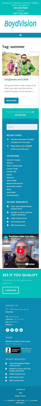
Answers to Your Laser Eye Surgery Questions (20, 370)
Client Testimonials (14, 166)
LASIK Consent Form (19, 218)
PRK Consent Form (18, 225)
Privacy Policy (20, 396)
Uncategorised (12, 195)
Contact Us (20, 389)
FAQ (20, 393)
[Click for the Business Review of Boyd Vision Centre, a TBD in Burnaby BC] (19, 352)
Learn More (10, 290)
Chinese (10, 163)
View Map (9, 312)
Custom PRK (11, 172)
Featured (10, 178)
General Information (15, 183)
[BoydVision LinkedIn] (16, 330)
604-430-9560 (20, 7)
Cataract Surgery (13, 160)
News (9, 189)
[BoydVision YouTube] (21, 330)
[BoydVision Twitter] (12, 330)
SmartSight (11, 192)
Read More (11, 100)
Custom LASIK (12, 169)
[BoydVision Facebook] (7, 330)
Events (9, 175)
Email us (8, 324)
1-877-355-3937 (20, 13)
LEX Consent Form (18, 222)
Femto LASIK (11, 180)
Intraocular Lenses (14, 186)
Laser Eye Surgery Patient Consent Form (19, 364)
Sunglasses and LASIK (16, 79)
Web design (20, 400)
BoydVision (12, 400)
